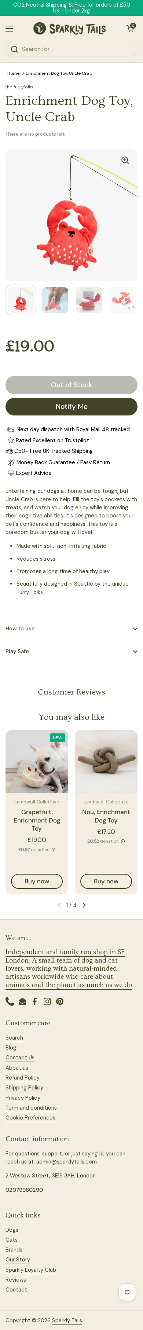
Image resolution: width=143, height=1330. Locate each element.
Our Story (18, 1259)
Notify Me (72, 406)
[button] (130, 28)
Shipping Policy (24, 1087)
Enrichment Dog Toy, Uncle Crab (59, 73)
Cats (12, 1239)
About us (17, 1067)
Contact (16, 1289)
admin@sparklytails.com (66, 1161)
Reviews (16, 1279)
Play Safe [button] (17, 651)
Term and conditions (31, 1107)
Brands (14, 1249)
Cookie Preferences (30, 1117)
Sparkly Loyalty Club (31, 1270)
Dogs (12, 1230)
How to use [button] (20, 628)
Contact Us (20, 1057)
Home (13, 73)
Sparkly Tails (67, 1320)
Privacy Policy (23, 1098)
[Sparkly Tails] (69, 28)
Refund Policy (23, 1077)
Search (14, 1037)
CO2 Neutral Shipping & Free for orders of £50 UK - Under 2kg (71, 8)
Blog (11, 1047)
